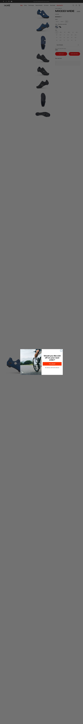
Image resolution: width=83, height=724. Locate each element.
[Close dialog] (61, 351)
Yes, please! (52, 364)
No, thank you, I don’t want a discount (52, 367)
